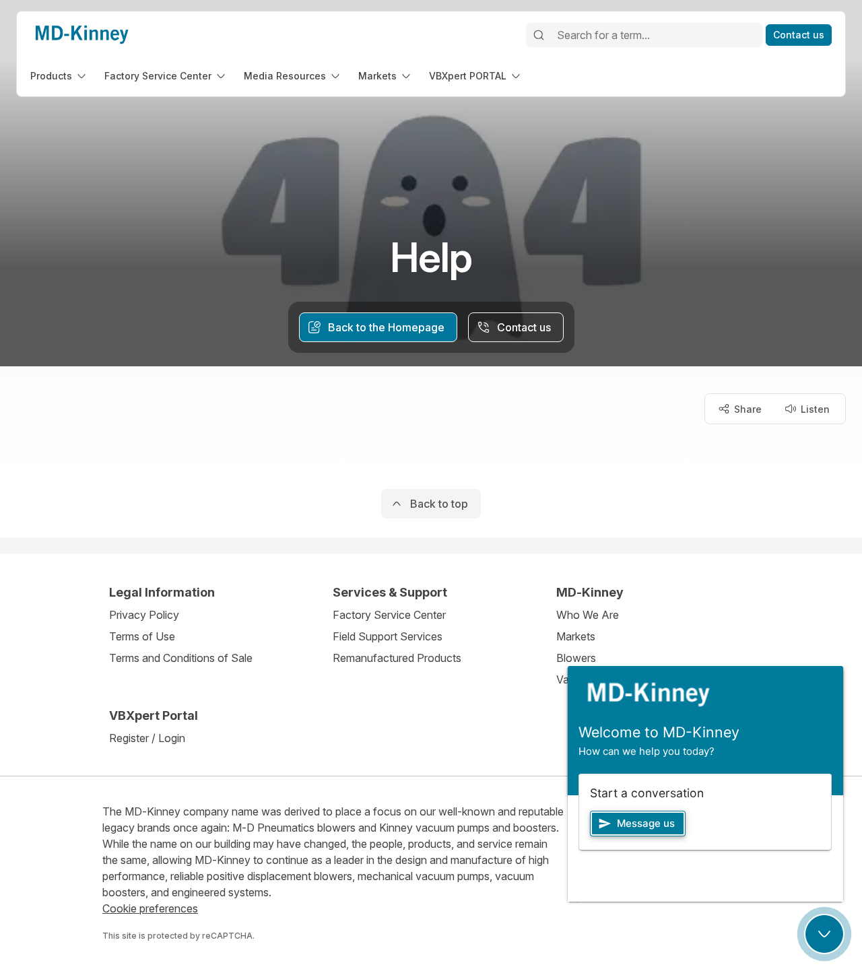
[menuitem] (59, 76)
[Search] (539, 35)
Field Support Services (387, 636)
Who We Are (587, 615)
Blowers (576, 658)
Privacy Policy (144, 615)
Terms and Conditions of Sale (181, 658)
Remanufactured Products (397, 658)
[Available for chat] (824, 934)
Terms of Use (142, 636)
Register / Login (147, 738)
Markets (575, 636)
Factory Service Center (389, 615)
